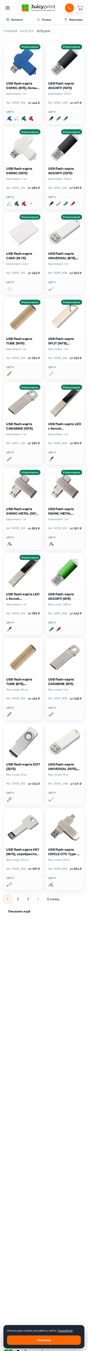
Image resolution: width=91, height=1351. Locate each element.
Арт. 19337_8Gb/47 (58, 698)
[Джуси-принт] (38, 8)
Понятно (44, 1340)
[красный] (31, 118)
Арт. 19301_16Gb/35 (58, 102)
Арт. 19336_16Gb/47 (16, 868)
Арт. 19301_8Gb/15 (58, 613)
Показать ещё (19, 911)
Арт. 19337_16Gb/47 (15, 443)
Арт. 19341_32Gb (15, 613)
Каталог (27, 31)
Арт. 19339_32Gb (58, 528)
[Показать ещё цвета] (31, 203)
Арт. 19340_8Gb (57, 868)
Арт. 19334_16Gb (15, 358)
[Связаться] (69, 7)
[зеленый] (24, 118)
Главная (10, 31)
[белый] (16, 118)
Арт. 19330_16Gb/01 (58, 783)
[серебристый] (58, 203)
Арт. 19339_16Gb (15, 528)
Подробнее (65, 1330)
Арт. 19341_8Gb (57, 443)
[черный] (51, 118)
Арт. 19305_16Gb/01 (15, 272)
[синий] (9, 118)
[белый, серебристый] (9, 799)
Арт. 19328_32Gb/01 (16, 783)
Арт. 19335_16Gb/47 (58, 358)
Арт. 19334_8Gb (15, 698)
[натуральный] (9, 374)
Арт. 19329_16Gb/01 (15, 187)
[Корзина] (80, 7)
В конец (53, 899)
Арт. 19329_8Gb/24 (16, 102)
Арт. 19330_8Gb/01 (57, 272)
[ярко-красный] (73, 203)
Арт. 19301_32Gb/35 (57, 187)
